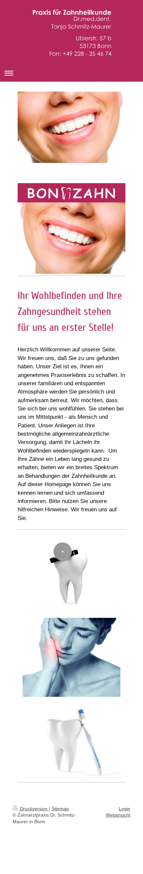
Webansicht (118, 815)
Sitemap (60, 808)
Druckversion (34, 808)
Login (124, 808)
